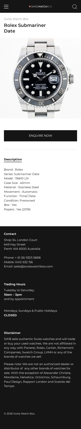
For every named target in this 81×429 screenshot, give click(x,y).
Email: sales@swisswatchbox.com (28, 266)
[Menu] (6, 6)
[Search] (74, 7)
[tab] (15, 159)
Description (13, 159)
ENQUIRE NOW (40, 135)
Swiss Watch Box (16, 19)
